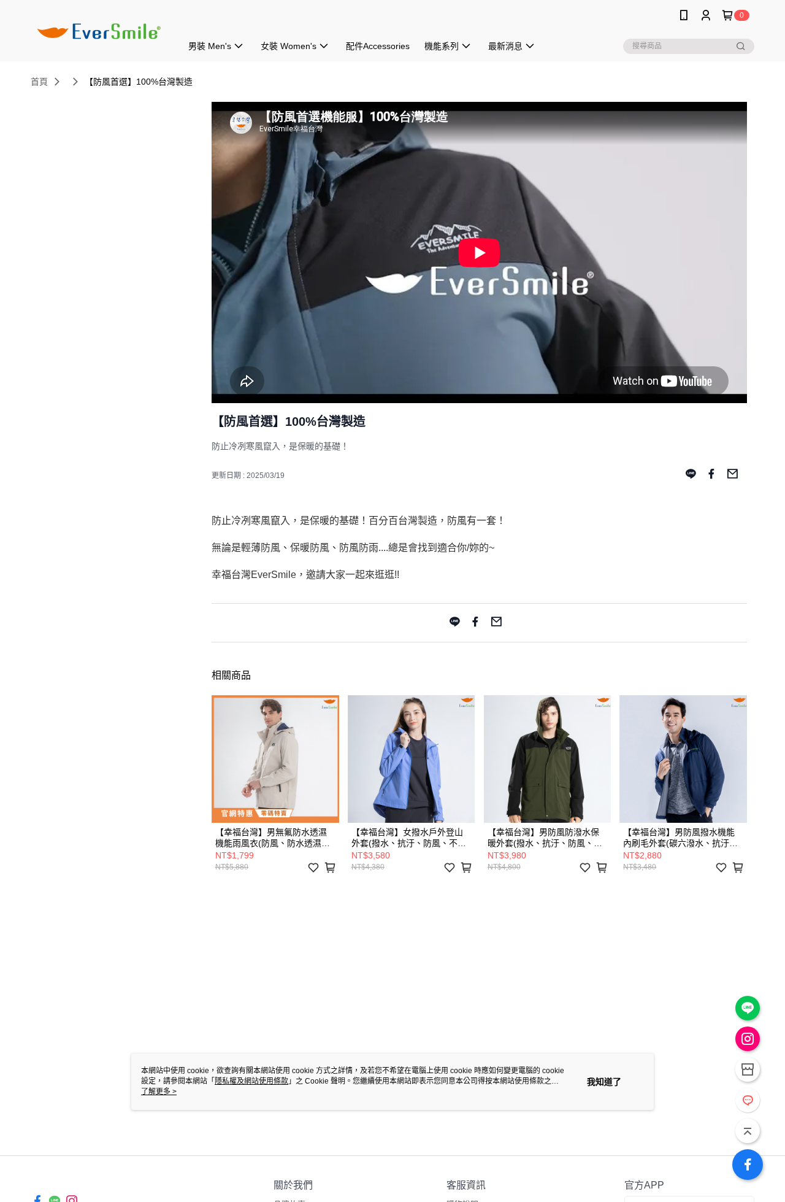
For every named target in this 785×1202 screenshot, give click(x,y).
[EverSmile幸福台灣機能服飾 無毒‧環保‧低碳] (99, 32)
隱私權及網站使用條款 (251, 1081)
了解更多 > (159, 1091)
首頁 (39, 82)
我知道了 (604, 1082)
